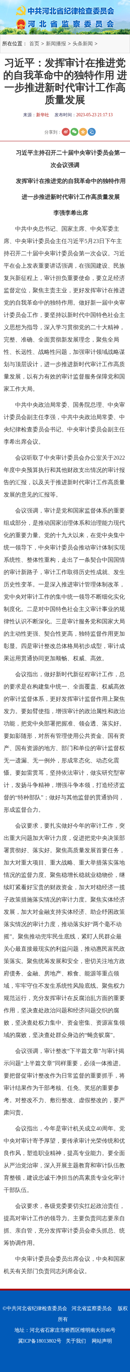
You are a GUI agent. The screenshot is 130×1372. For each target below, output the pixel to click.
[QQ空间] (83, 132)
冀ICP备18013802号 (39, 1341)
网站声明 (102, 1341)
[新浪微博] (66, 132)
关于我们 (76, 1341)
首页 (34, 43)
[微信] (74, 132)
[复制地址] (92, 132)
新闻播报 (56, 43)
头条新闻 (83, 43)
